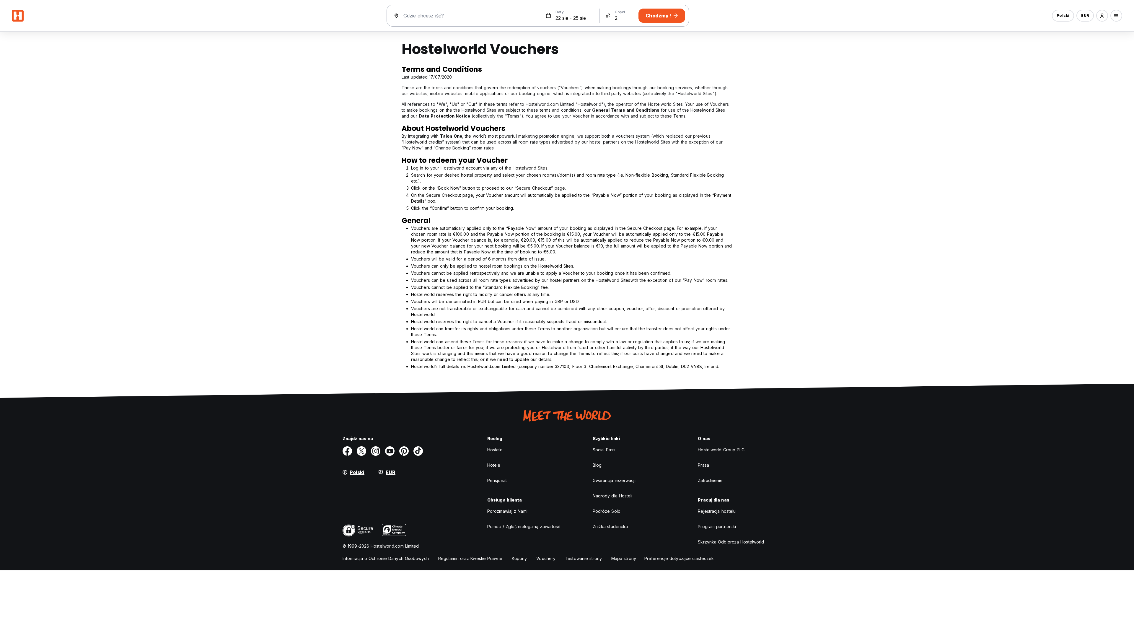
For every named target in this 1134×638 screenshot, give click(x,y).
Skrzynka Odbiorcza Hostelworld (731, 541)
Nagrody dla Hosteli (613, 495)
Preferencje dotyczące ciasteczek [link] (679, 558)
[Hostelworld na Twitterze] (361, 451)
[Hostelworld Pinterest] (404, 451)
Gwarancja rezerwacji (614, 480)
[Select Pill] (1102, 16)
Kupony (519, 558)
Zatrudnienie (710, 480)
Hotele (494, 465)
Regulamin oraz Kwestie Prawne (470, 558)
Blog (597, 465)
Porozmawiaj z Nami (507, 511)
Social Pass (604, 449)
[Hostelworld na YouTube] (390, 451)
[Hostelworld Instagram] (375, 451)
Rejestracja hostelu (717, 511)
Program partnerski (717, 526)
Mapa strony (623, 558)
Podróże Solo (606, 511)
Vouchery (545, 558)
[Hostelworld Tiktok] (418, 451)
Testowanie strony (583, 558)
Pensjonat (497, 480)
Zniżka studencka (610, 526)
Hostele (495, 449)
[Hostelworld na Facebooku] (347, 451)
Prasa (703, 465)
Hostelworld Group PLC (721, 449)
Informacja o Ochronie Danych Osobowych (386, 558)
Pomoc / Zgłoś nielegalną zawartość (523, 526)
